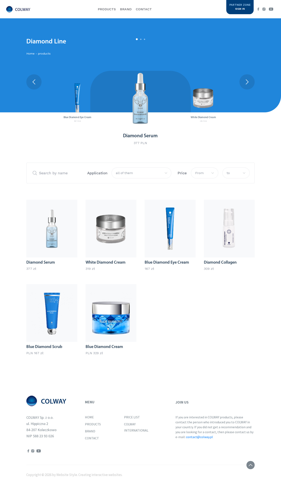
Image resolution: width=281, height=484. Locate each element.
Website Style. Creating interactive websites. (89, 474)
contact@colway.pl (199, 437)
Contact (144, 9)
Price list (132, 417)
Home (89, 417)
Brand (126, 9)
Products (107, 9)
